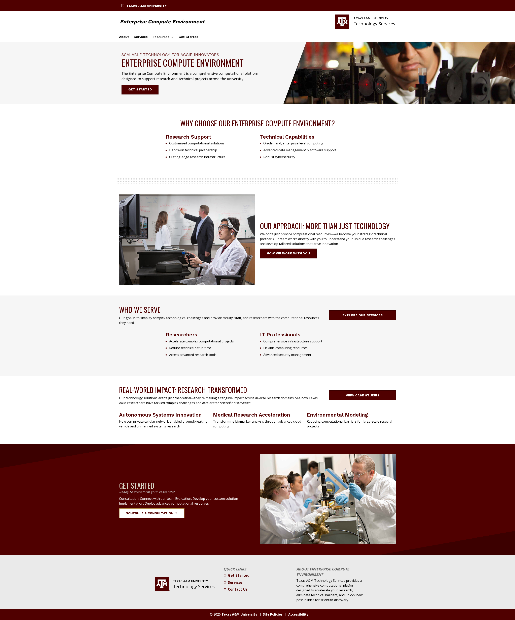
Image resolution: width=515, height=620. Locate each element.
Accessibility (298, 614)
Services (141, 37)
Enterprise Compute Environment (162, 22)
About (124, 37)
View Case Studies (362, 395)
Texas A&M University (146, 5)
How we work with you (288, 253)
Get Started (188, 37)
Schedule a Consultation (150, 513)
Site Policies (272, 614)
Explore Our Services (362, 315)
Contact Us (237, 589)
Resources (160, 37)
